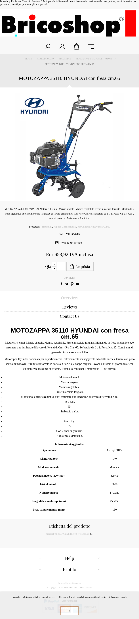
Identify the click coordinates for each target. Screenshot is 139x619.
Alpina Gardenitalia (65, 226)
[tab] (69, 297)
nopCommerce (75, 583)
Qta (48, 266)
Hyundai (47, 226)
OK (69, 611)
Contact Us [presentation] (69, 316)
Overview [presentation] (69, 297)
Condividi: (69, 277)
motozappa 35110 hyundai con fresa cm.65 (68, 533)
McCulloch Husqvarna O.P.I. (94, 226)
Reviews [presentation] (69, 307)
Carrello (76, 46)
